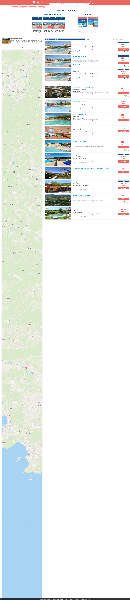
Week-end (85, 1)
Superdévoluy (80, 129)
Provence (74, 44)
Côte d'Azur (75, 156)
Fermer (88, 599)
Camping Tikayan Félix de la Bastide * (83, 155)
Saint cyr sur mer (80, 170)
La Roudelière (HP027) (79, 114)
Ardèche (74, 89)
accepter (62, 599)
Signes (78, 116)
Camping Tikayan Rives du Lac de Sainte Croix (84, 182)
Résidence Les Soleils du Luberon (80, 43)
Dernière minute (77, 1)
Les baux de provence (81, 143)
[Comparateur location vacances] (38, 2)
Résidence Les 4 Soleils (78, 70)
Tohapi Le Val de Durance (81, 101)
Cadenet (78, 102)
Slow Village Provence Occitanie (82, 195)
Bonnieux (78, 44)
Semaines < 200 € (68, 1)
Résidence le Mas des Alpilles (79, 141)
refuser (58, 599)
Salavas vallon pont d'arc (81, 89)
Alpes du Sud (75, 129)
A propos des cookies (83, 599)
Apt (77, 210)
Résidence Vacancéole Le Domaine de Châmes (83, 87)
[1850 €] (31, 325)
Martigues (79, 156)
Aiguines (78, 183)
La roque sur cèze (80, 197)
